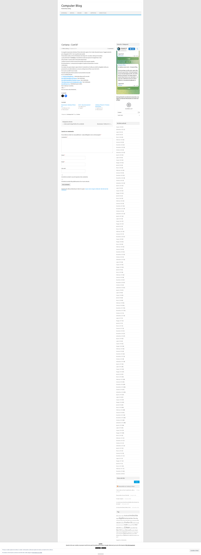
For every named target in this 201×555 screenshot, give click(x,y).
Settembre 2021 (120, 213)
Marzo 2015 (119, 376)
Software (121, 535)
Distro (131, 520)
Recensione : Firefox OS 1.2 (104, 124)
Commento (64, 137)
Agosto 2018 (119, 290)
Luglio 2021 (118, 218)
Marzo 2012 (119, 450)
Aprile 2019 (118, 269)
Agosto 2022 (119, 185)
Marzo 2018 (119, 300)
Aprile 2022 (118, 195)
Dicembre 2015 (119, 353)
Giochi (134, 522)
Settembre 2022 (120, 183)
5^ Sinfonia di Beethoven (67, 76)
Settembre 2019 (120, 259)
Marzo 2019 (119, 272)
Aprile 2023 (118, 165)
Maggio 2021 (119, 223)
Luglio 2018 (118, 292)
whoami (79, 12)
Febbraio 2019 (119, 274)
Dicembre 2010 (119, 471)
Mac (136, 527)
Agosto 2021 (119, 216)
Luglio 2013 (118, 427)
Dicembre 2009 (119, 473)
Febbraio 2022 (119, 200)
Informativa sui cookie (37, 552)
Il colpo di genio (119, 498)
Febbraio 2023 (119, 170)
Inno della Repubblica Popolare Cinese (70, 80)
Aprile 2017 (118, 323)
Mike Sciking (66, 48)
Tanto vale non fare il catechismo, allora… (125, 490)
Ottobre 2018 (119, 285)
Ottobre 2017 (119, 313)
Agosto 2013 (119, 425)
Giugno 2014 (119, 399)
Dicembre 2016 (119, 330)
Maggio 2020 (119, 241)
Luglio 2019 (118, 262)
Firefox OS (128, 522)
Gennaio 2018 (119, 305)
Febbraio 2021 (119, 231)
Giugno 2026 (119, 127)
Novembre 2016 (119, 333)
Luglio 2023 (118, 157)
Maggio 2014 (119, 402)
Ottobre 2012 (119, 443)
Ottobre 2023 (119, 149)
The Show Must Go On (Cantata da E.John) (71, 82)
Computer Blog (71, 5)
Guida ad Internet (120, 524)
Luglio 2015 (118, 366)
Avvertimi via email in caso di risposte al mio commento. (74, 177)
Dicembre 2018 (119, 279)
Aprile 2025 (118, 134)
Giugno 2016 (119, 343)
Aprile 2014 (118, 404)
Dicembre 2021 (119, 206)
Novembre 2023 (119, 147)
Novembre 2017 (119, 310)
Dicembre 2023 (119, 144)
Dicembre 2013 (119, 415)
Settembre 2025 (120, 129)
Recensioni (129, 533)
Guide (126, 525)
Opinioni (124, 532)
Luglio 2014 (118, 397)
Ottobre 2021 (119, 211)
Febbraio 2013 (119, 438)
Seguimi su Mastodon (121, 540)
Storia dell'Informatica (132, 535)
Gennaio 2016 (119, 351)
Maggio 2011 (119, 460)
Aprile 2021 (118, 226)
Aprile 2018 (118, 297)
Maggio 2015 (119, 371)
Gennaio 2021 (119, 234)
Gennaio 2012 (119, 453)
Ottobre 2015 (119, 359)
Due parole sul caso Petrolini (122, 495)
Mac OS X (119, 530)
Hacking (129, 524)
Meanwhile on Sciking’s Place (126, 486)
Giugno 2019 (119, 264)
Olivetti (136, 530)
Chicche (135, 518)
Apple (121, 518)
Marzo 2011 (119, 466)
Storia (125, 535)
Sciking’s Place (102, 12)
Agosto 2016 (119, 338)
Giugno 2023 (119, 160)
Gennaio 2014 (119, 412)
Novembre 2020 (119, 236)
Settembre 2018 (120, 287)
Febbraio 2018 (119, 302)
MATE (124, 530)
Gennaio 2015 (119, 381)
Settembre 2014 (120, 392)
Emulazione (135, 520)
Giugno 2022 (119, 190)
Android (126, 515)
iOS (120, 528)
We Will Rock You (65, 84)
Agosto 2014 (119, 394)
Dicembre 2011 (119, 455)
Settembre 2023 (120, 152)
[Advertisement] (100, 28)
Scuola (133, 533)
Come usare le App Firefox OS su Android (73, 124)
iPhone (122, 527)
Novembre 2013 (119, 417)
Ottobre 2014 (119, 389)
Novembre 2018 (119, 282)
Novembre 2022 (119, 178)
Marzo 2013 (119, 435)
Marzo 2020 (119, 244)
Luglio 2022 (118, 188)
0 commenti (110, 48)
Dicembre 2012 (119, 440)
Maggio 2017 (119, 320)
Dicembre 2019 (119, 251)
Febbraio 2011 (119, 468)
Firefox (122, 522)
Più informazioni (130, 545)
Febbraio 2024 (119, 139)
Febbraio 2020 (119, 246)
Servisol (72, 12)
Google (137, 522)
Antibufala (64, 12)
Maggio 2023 (119, 162)
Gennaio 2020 (119, 249)
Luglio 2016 (118, 341)
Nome (63, 155)
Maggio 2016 (119, 346)
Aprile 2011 (118, 463)
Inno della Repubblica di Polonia (69, 78)
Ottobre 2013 (119, 420)
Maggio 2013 (119, 432)
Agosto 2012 (119, 448)
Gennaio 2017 (119, 328)
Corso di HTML (126, 520)
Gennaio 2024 (119, 142)
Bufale (131, 518)
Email (63, 161)
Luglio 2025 (118, 132)
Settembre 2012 (120, 445)
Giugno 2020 (119, 239)
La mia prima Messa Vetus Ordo (123, 507)
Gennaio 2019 (119, 277)
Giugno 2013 (119, 430)
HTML (132, 524)
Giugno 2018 (119, 295)
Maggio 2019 (119, 267)
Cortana (78, 114)
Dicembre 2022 (119, 175)
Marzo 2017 (119, 325)
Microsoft (128, 530)
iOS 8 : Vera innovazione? (84, 105)
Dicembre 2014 (119, 384)
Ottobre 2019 (119, 257)
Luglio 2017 (118, 318)
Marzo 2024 (119, 137)
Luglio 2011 (118, 458)
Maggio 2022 (119, 193)
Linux (127, 527)
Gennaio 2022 (119, 203)
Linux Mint (132, 527)
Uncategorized (70, 114)
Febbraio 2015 (119, 379)
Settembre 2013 (120, 422)
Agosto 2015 (119, 364)
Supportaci (93, 12)
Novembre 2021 (119, 208)
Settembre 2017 (120, 315)
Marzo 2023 (119, 167)
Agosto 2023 (119, 155)
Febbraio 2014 (119, 409)
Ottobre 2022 (119, 180)
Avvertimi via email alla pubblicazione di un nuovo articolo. (75, 181)
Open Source (119, 531)
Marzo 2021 (119, 229)
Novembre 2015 (119, 356)
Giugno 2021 (119, 221)
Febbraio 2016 (119, 348)
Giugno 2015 (119, 369)
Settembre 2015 (120, 361)
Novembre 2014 (119, 387)
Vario (86, 12)
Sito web (63, 168)
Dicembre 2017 (119, 308)
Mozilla (132, 530)
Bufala (126, 518)
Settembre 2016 (120, 336)
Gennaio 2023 (119, 172)
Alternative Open (120, 515)
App (117, 518)
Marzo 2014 (119, 407)
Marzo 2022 (119, 198)
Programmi (121, 533)
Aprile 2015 (118, 374)
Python (124, 533)
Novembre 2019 (119, 254)
